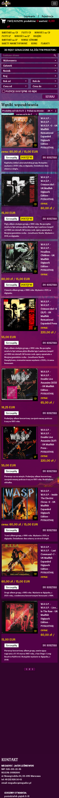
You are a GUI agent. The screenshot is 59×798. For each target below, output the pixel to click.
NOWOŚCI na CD (42, 32)
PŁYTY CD (26, 32)
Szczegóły (11, 157)
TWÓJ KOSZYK (15, 21)
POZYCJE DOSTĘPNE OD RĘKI (21, 91)
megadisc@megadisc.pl (19, 782)
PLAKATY (45, 43)
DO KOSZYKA (50, 157)
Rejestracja (47, 16)
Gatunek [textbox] (7, 65)
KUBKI (34, 43)
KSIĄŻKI (37, 36)
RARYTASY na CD (10, 32)
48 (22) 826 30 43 (13, 779)
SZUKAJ (50, 96)
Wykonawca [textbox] (9, 60)
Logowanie (29, 16)
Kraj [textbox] (5, 75)
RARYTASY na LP (10, 39)
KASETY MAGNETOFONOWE (14, 43)
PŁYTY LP (6, 36)
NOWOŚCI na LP (22, 36)
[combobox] (29, 60)
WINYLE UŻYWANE (29, 39)
